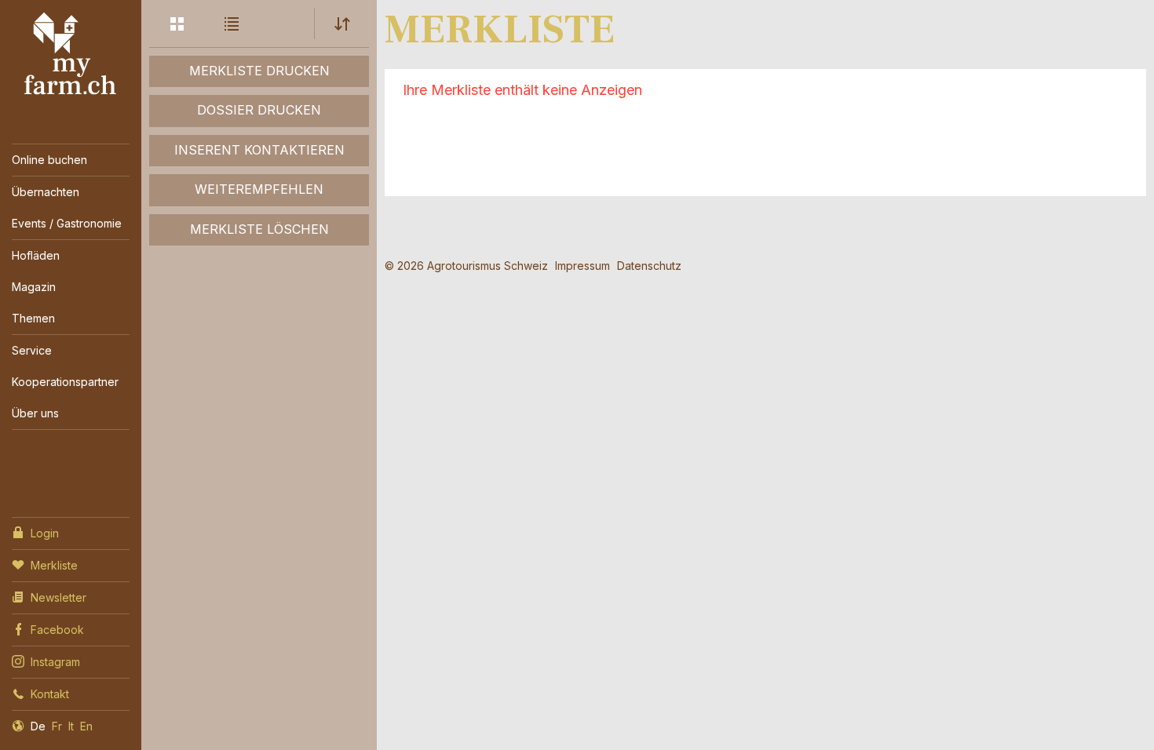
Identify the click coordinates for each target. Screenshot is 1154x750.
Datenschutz (649, 265)
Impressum (582, 265)
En (86, 726)
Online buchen (49, 159)
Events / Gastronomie (67, 223)
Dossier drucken (259, 110)
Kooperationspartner (65, 381)
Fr (57, 726)
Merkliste (54, 565)
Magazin (34, 286)
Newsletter (58, 597)
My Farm (70, 54)
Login (45, 533)
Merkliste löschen (259, 229)
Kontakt (50, 694)
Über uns (35, 413)
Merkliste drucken (259, 70)
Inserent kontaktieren (259, 150)
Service (32, 350)
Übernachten (45, 191)
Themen (33, 318)
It (71, 726)
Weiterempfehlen (259, 189)
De (38, 726)
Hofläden (36, 255)
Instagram (55, 661)
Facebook (57, 629)
